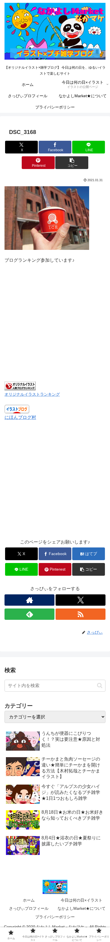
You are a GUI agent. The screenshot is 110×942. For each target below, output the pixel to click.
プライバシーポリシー (55, 917)
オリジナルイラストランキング (32, 394)
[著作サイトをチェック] (29, 600)
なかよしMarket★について (81, 908)
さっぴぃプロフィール (29, 908)
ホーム (29, 900)
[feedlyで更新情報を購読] (29, 614)
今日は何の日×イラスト (81, 900)
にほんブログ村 (20, 417)
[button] (71, 162)
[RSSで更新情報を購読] (80, 614)
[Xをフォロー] (80, 600)
